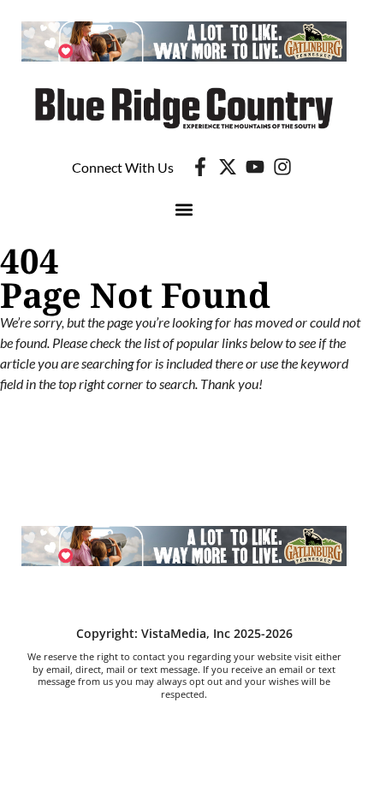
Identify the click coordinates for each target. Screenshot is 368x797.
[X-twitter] (227, 166)
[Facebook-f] (200, 166)
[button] (184, 209)
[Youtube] (255, 166)
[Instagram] (282, 166)
